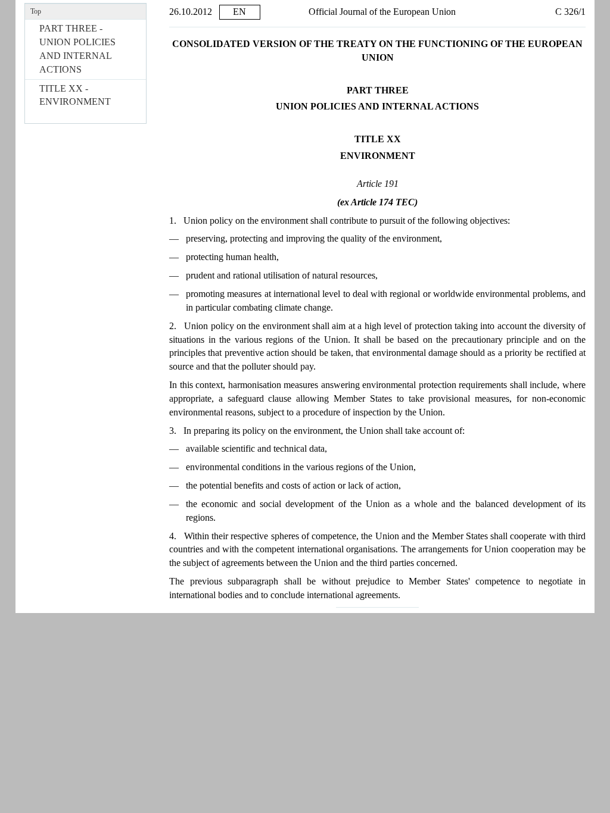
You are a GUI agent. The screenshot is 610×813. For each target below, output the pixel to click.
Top (35, 11)
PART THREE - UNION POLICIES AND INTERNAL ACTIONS (77, 48)
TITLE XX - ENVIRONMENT (75, 95)
